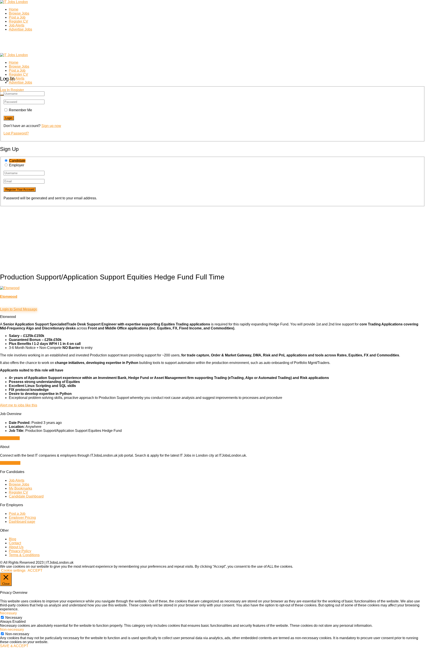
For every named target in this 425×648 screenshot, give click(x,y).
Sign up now (51, 126)
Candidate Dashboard (26, 496)
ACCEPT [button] (35, 570)
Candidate (17, 161)
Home (13, 9)
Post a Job (17, 17)
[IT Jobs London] (14, 2)
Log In (5, 90)
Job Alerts (16, 25)
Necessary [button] (8, 613)
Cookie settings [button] (13, 570)
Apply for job (10, 438)
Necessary (13, 617)
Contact (15, 543)
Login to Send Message (18, 309)
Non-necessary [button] (12, 629)
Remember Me (20, 110)
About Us (16, 547)
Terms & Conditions (24, 555)
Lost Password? (16, 133)
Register (17, 90)
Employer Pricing (22, 517)
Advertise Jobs (20, 29)
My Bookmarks (20, 488)
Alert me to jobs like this (18, 405)
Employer (16, 165)
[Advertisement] (133, 237)
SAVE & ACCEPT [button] (14, 646)
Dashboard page (22, 521)
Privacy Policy (20, 551)
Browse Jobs (19, 13)
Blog (12, 539)
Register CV (18, 21)
